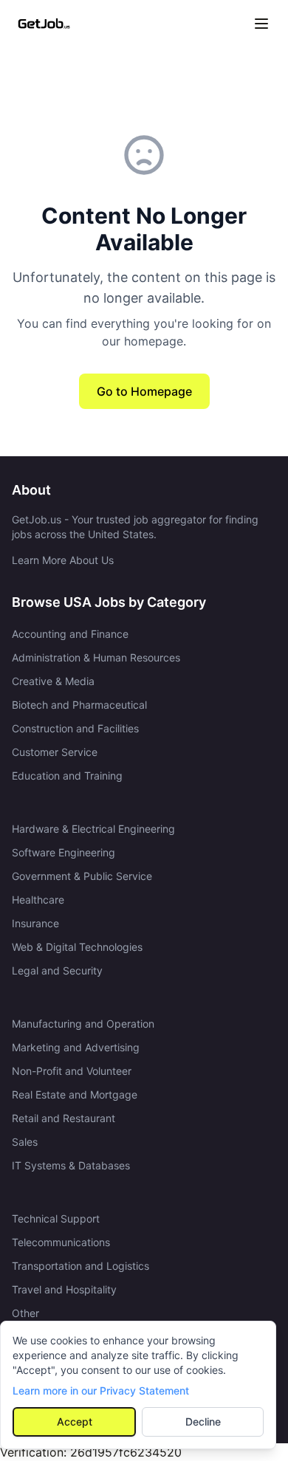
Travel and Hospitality (64, 1289)
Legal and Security (57, 970)
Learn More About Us (63, 560)
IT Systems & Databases (71, 1165)
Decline (203, 1421)
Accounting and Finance (70, 634)
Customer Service (54, 752)
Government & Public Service (82, 876)
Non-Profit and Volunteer (71, 1071)
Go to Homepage (144, 391)
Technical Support (56, 1218)
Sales (25, 1141)
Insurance (35, 923)
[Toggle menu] (261, 23)
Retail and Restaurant (63, 1118)
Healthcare (38, 899)
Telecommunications (61, 1242)
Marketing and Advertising (76, 1047)
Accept (74, 1421)
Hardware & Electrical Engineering (93, 828)
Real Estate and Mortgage (74, 1094)
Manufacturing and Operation (83, 1023)
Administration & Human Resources (96, 657)
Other (25, 1313)
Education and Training (67, 775)
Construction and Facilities (75, 728)
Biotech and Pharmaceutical (79, 704)
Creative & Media (53, 681)
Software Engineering (63, 852)
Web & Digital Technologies (77, 947)
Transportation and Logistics (80, 1265)
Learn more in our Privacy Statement (101, 1390)
